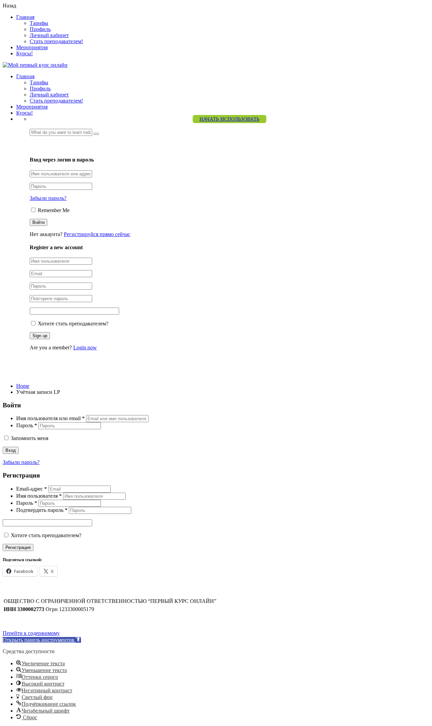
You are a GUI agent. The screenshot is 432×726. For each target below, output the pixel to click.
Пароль (26, 425)
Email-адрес (31, 489)
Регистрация (18, 547)
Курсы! (24, 53)
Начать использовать (229, 119)
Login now (85, 347)
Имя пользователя (39, 496)
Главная (25, 17)
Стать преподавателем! (56, 41)
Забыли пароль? (48, 198)
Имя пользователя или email (50, 418)
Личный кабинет (49, 35)
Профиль (40, 29)
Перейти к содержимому (31, 633)
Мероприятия (32, 47)
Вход (10, 450)
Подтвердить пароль (42, 510)
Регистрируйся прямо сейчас (97, 234)
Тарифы (39, 23)
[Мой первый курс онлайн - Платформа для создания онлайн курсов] (35, 65)
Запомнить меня (28, 438)
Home (22, 386)
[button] (42, 640)
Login (44, 146)
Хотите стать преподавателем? (72, 323)
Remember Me (53, 210)
